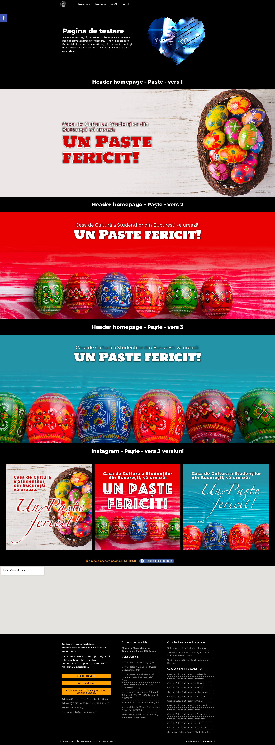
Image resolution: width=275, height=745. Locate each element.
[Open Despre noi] (89, 4)
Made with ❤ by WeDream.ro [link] (200, 741)
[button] (156, 561)
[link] (3, 18)
